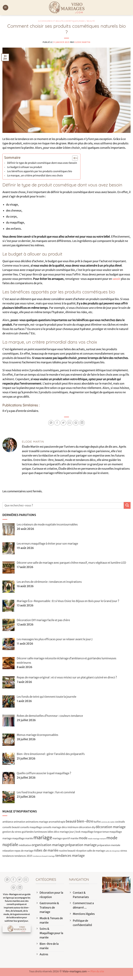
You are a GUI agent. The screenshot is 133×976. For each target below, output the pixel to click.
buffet (97, 821)
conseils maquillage (31, 827)
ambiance (7, 821)
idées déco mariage (58, 831)
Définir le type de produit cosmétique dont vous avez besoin (42, 162)
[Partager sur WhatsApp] (51, 423)
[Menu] (5, 8)
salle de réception (112, 851)
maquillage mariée (22, 838)
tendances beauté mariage (44, 856)
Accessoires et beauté (50, 21)
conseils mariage (51, 827)
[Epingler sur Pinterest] (76, 423)
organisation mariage (48, 845)
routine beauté (67, 850)
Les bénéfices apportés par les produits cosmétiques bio (39, 171)
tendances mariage (70, 855)
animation (19, 821)
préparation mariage (81, 845)
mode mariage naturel (97, 839)
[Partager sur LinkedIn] (82, 423)
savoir (116, 279)
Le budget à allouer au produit (24, 167)
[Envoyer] (127, 505)
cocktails (120, 821)
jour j (72, 831)
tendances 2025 (23, 855)
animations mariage (37, 821)
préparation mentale (108, 845)
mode (83, 838)
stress (123, 850)
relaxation (8, 850)
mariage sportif (61, 838)
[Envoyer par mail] (70, 423)
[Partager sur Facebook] (57, 423)
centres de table (108, 822)
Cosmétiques (71, 21)
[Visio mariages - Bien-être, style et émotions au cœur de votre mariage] (66, 7)
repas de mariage (23, 850)
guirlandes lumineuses (34, 831)
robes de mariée (46, 850)
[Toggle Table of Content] (73, 158)
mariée (74, 838)
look (78, 831)
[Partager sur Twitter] (63, 423)
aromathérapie (57, 821)
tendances (8, 855)
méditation (25, 845)
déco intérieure (70, 827)
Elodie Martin (82, 42)
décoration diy (87, 827)
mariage (42, 838)
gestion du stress (11, 831)
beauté (71, 821)
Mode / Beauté (87, 21)
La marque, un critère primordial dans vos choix (35, 175)
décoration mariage (111, 827)
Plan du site (97, 971)
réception (81, 850)
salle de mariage (96, 850)
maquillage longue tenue (95, 831)
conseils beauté (11, 827)
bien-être (85, 821)
